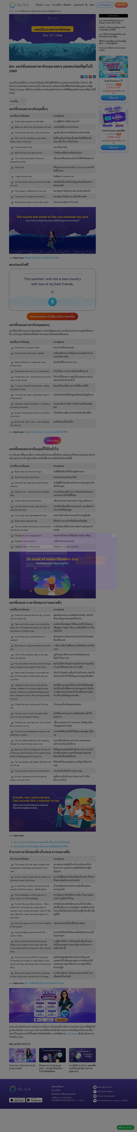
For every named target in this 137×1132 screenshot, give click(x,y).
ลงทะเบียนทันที (46, 578)
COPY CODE (59, 569)
